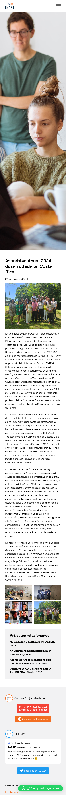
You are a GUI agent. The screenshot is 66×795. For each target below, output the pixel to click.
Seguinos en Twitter (35, 771)
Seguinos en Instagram (35, 719)
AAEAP (12, 747)
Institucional (12, 792)
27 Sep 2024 (35, 747)
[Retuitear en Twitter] (9, 743)
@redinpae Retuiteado (20, 743)
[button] (40, 788)
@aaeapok (21, 747)
